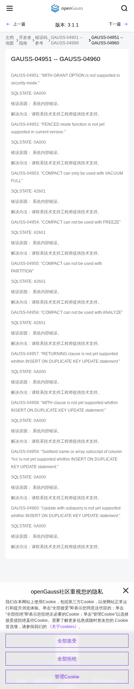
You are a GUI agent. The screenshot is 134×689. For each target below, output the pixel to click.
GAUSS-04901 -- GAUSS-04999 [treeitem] (66, 40)
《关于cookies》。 (65, 626)
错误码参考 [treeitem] (41, 40)
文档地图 (9, 40)
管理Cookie (67, 676)
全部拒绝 (67, 658)
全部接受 (67, 641)
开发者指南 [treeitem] (25, 40)
